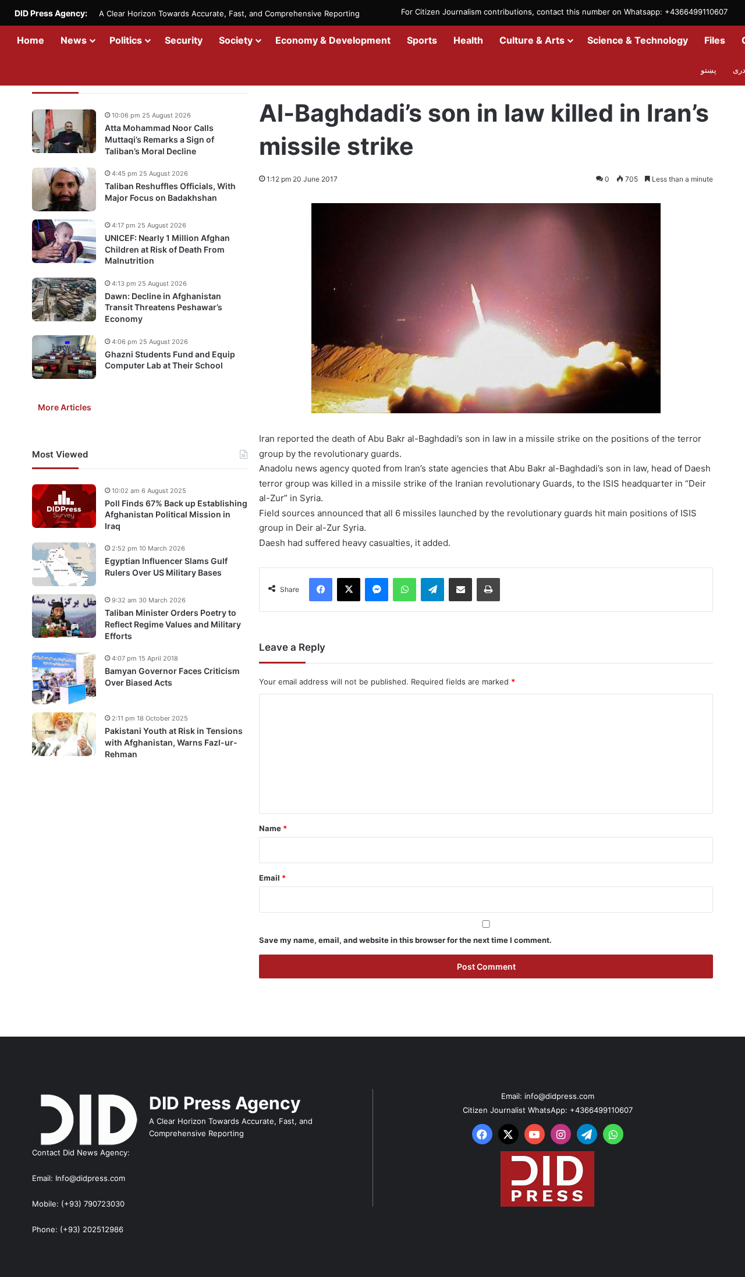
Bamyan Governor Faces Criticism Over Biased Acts (172, 676)
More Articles (64, 407)
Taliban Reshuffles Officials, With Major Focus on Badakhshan (170, 192)
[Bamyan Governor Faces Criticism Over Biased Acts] (64, 678)
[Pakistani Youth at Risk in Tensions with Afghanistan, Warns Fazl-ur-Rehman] (64, 734)
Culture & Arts (532, 40)
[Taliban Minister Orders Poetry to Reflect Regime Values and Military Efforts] (64, 616)
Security (184, 40)
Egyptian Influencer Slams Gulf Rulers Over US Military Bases (166, 566)
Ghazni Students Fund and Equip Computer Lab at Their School (170, 359)
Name (273, 828)
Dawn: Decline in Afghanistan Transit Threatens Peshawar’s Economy (163, 307)
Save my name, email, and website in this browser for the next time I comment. (405, 940)
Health (468, 40)
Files (714, 40)
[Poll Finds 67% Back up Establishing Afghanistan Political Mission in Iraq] (64, 506)
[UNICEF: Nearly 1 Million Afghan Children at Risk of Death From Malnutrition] (64, 241)
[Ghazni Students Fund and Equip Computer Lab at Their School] (64, 357)
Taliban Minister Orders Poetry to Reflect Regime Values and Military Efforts (173, 624)
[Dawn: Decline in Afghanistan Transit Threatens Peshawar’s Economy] (64, 299)
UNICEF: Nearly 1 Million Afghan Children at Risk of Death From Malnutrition (167, 249)
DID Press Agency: (51, 13)
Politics (125, 40)
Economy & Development (333, 40)
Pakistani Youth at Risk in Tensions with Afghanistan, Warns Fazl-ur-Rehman (174, 742)
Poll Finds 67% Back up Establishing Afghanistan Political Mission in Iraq (176, 514)
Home (30, 40)
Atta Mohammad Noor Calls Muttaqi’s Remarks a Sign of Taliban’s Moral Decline (159, 139)
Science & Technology (637, 40)
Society (236, 40)
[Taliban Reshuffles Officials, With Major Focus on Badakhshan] (64, 189)
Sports (422, 40)
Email (272, 877)
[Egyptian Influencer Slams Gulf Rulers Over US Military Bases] (64, 564)
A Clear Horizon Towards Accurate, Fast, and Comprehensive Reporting (229, 13)
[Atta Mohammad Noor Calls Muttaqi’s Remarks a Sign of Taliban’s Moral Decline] (64, 131)
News (74, 40)
